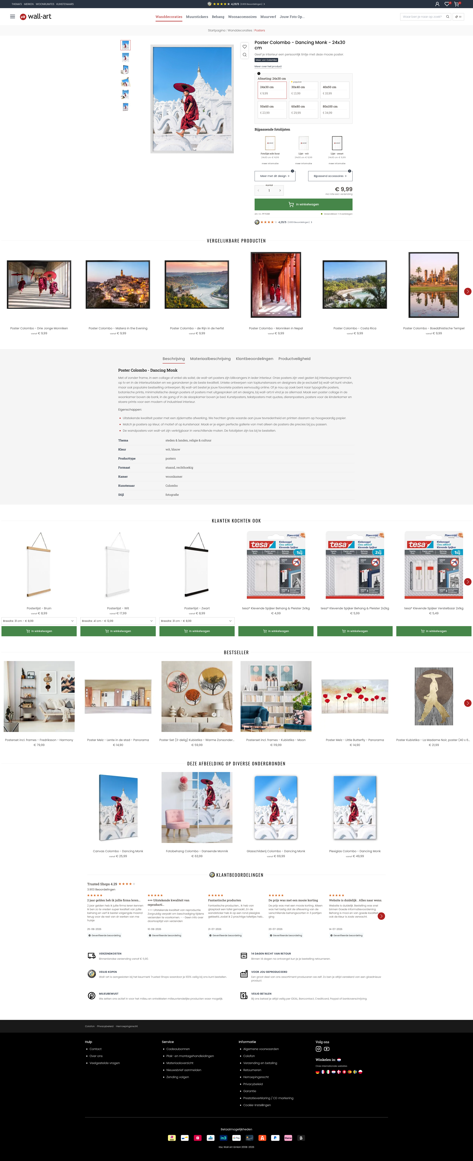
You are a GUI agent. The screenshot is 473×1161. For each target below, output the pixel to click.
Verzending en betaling (260, 1063)
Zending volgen (177, 1077)
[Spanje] (350, 1072)
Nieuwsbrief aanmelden (183, 1070)
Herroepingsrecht (127, 1026)
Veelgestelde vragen (105, 1063)
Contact (96, 1049)
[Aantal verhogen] (280, 190)
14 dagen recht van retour (271, 953)
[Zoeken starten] (447, 17)
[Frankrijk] (323, 1072)
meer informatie (270, 163)
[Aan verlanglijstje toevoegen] (244, 47)
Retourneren (252, 1070)
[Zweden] (355, 1072)
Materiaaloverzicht (179, 1063)
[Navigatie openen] (12, 16)
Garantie (249, 1091)
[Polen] (360, 1072)
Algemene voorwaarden (261, 1049)
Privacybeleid (105, 1026)
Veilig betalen (261, 994)
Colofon (90, 1026)
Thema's (17, 4)
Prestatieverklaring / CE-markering (268, 1098)
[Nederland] (334, 1072)
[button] (192, 98)
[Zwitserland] (344, 1072)
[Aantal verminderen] (258, 190)
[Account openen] (437, 4)
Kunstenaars (65, 4)
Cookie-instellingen (257, 1105)
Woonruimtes (45, 4)
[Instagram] (318, 1049)
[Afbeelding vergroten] (244, 55)
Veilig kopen (108, 972)
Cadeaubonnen (178, 1049)
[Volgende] (468, 291)
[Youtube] (327, 1049)
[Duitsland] (317, 1072)
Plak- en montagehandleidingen (190, 1056)
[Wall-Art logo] (35, 16)
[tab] (174, 358)
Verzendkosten (110, 953)
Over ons (96, 1056)
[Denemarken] (339, 1072)
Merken (29, 4)
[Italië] (328, 1072)
